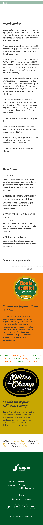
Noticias (27, 499)
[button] (39, 3)
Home (11, 481)
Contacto (16, 499)
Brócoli (21, 495)
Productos (22, 485)
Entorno (11, 485)
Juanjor (21, 481)
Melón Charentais (26, 488)
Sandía (21, 491)
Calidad (31, 481)
